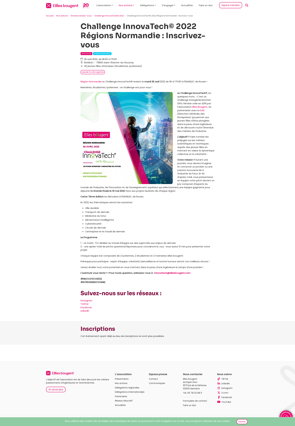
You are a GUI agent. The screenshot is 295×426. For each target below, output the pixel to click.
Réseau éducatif (124, 400)
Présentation (122, 378)
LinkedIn (85, 310)
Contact (153, 378)
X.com (224, 392)
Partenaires (121, 396)
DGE (202, 110)
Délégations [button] (147, 5)
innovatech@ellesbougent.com (172, 272)
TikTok (224, 378)
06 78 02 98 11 (194, 392)
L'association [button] (103, 5)
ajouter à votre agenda (93, 72)
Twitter (85, 303)
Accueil (49, 15)
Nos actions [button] (125, 5)
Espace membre (231, 5)
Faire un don (206, 5)
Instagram (86, 300)
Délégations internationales (129, 391)
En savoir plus (56, 389)
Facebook (86, 307)
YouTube (226, 401)
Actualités (187, 5)
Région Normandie (91, 81)
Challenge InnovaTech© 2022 (109, 15)
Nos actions (62, 15)
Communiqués (157, 383)
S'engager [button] (167, 5)
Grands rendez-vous (81, 15)
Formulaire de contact (195, 400)
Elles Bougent (199, 106)
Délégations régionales (127, 387)
